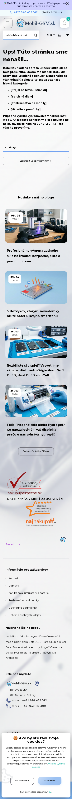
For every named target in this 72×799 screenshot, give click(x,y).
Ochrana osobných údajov (24, 615)
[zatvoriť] (67, 4)
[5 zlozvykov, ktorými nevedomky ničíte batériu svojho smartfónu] (36, 287)
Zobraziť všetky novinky (34, 160)
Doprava (13, 585)
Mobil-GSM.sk (21, 683)
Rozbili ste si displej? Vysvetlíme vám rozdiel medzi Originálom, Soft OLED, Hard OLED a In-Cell (35, 370)
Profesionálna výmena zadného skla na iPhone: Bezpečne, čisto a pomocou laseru (33, 256)
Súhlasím (50, 780)
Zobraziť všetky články (35, 451)
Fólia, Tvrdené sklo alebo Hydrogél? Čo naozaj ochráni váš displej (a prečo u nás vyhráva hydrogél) (36, 429)
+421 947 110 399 (34, 705)
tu (50, 792)
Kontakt (13, 578)
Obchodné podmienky (22, 607)
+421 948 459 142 (26, 12)
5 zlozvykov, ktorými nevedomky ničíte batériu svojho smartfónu (33, 313)
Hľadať (35, 35)
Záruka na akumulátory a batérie (28, 593)
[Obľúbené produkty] (67, 35)
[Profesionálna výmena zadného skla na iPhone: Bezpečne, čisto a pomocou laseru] (36, 226)
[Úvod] (36, 23)
